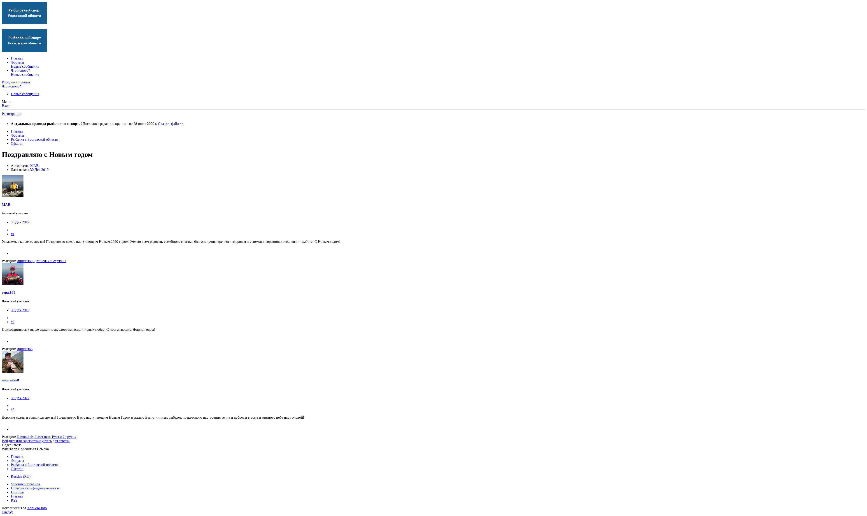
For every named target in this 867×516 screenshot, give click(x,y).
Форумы (17, 62)
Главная (17, 58)
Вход (5, 106)
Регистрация (11, 114)
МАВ (34, 165)
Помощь (17, 492)
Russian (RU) (20, 476)
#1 (12, 234)
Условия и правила (25, 484)
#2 (12, 322)
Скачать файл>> (170, 124)
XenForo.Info (37, 508)
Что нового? (20, 70)
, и (41, 261)
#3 (12, 410)
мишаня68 (10, 380)
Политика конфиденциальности (35, 488)
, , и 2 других (46, 437)
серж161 (8, 292)
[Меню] (3, 28)
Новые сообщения (25, 66)
